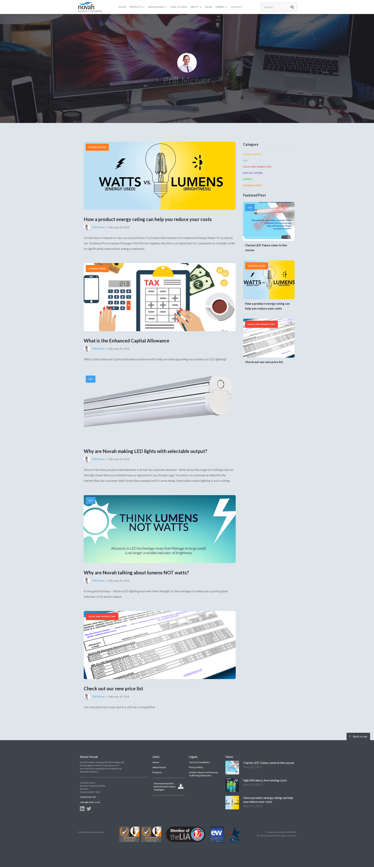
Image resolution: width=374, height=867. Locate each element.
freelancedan (97, 832)
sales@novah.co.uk (90, 802)
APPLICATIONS (156, 6)
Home (156, 762)
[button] (137, 7)
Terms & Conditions (199, 762)
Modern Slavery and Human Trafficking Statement (203, 774)
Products (157, 772)
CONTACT (237, 6)
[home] (89, 7)
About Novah (159, 767)
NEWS (208, 6)
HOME (122, 6)
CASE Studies (178, 6)
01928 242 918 (88, 797)
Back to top (360, 736)
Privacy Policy (196, 767)
